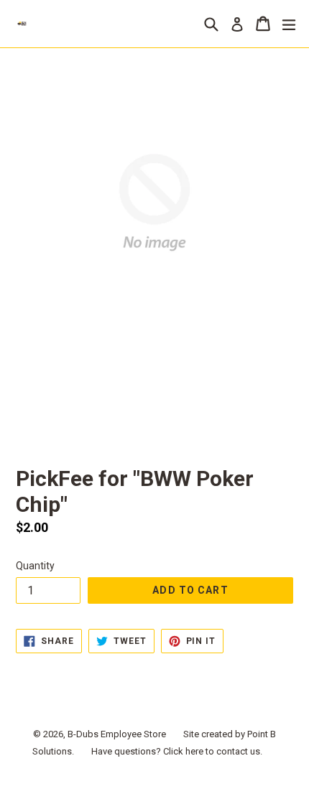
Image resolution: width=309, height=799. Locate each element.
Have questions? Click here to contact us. (176, 751)
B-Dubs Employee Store (117, 734)
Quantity (35, 565)
